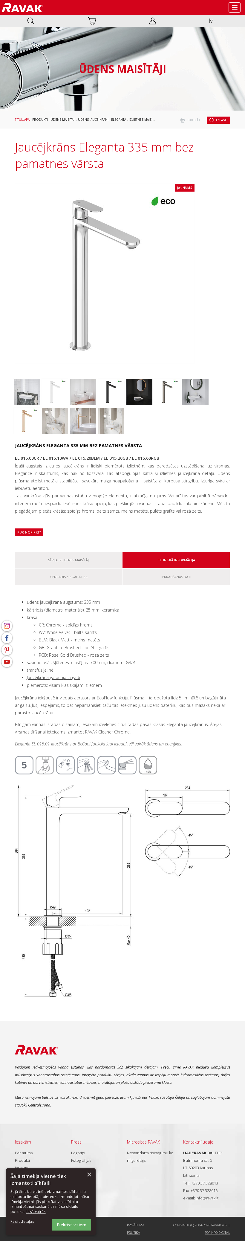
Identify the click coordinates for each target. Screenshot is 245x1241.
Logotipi (78, 1153)
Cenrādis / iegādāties (68, 576)
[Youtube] (6, 661)
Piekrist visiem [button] (71, 1225)
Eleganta (118, 119)
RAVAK (22, 7)
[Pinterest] (6, 649)
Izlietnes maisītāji (143, 119)
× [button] (89, 1175)
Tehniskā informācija (176, 560)
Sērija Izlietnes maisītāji (69, 560)
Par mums (24, 1153)
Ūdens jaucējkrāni (93, 119)
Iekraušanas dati (176, 576)
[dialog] (51, 1201)
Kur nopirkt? (29, 532)
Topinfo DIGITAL (217, 1232)
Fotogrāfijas (81, 1160)
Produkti (40, 119)
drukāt (193, 120)
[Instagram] (6, 625)
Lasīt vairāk (36, 1211)
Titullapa (22, 119)
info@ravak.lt (207, 1198)
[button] (26, 1221)
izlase (221, 120)
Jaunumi (22, 1167)
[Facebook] (6, 637)
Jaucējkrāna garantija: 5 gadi (53, 677)
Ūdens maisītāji (62, 119)
